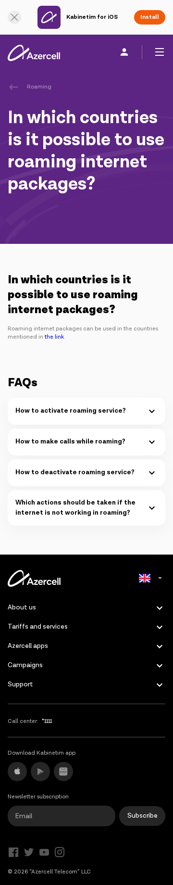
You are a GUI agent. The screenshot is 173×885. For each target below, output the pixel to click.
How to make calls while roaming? (70, 441)
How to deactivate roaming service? (75, 472)
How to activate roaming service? (70, 410)
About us (22, 607)
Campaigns (25, 665)
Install (149, 17)
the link (54, 337)
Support (20, 684)
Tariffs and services (38, 626)
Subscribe (142, 815)
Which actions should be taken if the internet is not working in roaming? (75, 507)
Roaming (39, 86)
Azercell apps (28, 646)
